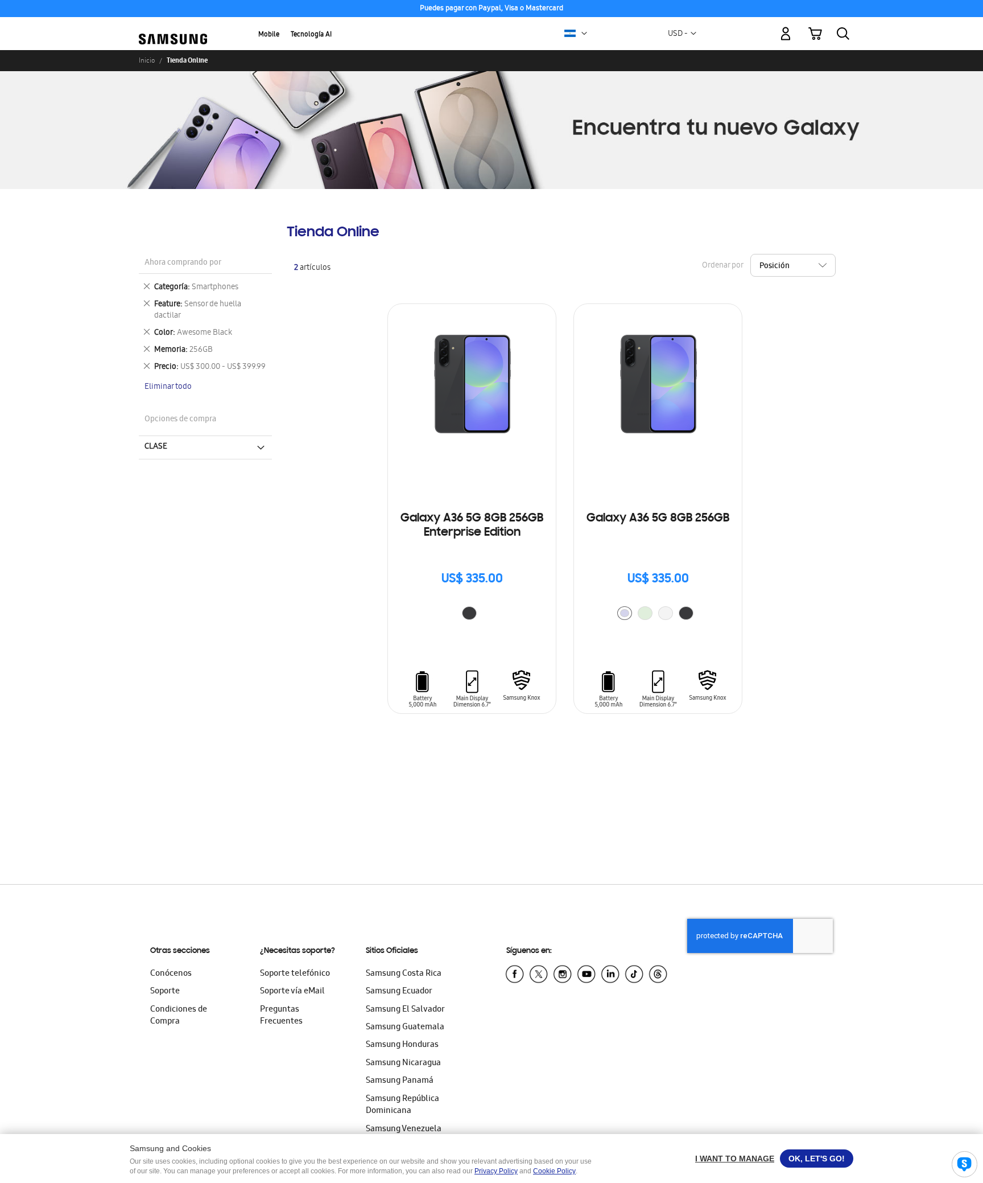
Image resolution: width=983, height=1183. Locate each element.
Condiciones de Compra (178, 1016)
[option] (469, 613)
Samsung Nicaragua (403, 1063)
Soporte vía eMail (292, 992)
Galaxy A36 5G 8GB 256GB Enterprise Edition (471, 525)
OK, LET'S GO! (816, 1158)
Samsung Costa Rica (403, 974)
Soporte (165, 992)
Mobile (268, 35)
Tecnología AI (311, 35)
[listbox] (472, 614)
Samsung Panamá (399, 1081)
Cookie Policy (554, 1171)
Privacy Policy (496, 1171)
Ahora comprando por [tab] (182, 263)
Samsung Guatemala (405, 1027)
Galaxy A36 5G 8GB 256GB (658, 518)
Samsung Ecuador (399, 992)
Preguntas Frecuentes (281, 1016)
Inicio (147, 60)
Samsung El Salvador (405, 1010)
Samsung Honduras (402, 1045)
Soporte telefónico (295, 974)
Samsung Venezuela (403, 1129)
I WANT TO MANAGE (734, 1158)
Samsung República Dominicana (402, 1105)
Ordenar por (722, 266)
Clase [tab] (155, 447)
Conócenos (171, 974)
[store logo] (173, 27)
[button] (584, 33)
